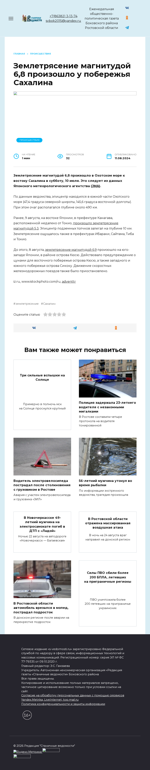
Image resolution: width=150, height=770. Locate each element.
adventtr (69, 281)
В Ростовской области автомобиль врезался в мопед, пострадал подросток (40, 607)
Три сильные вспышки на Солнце (42, 377)
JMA (95, 186)
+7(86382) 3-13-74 (63, 16)
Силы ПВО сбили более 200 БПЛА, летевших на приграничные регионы (107, 577)
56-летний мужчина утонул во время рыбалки (105, 483)
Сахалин (49, 303)
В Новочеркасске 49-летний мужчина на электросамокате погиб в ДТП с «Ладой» (42, 524)
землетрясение (27, 303)
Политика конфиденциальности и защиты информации (63, 704)
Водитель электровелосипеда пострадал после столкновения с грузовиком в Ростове (42, 485)
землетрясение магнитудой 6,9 (71, 250)
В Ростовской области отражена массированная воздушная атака (107, 523)
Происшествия (29, 140)
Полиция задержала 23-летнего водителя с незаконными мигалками (107, 407)
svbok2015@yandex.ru (63, 21)
